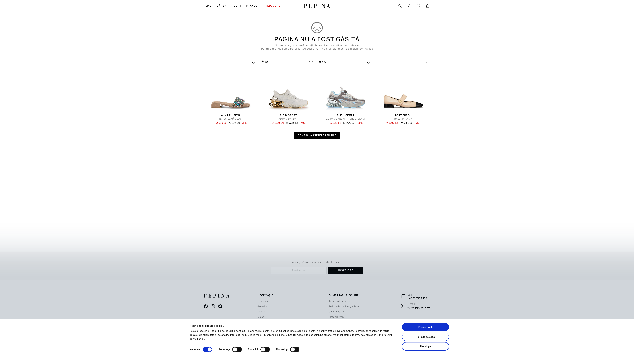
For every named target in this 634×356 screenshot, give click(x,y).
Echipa (260, 317)
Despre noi (262, 301)
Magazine (262, 306)
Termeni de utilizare (340, 301)
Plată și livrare (337, 317)
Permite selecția (425, 336)
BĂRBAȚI (223, 6)
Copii (237, 6)
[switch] (237, 349)
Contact (261, 311)
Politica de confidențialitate (344, 306)
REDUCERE (272, 6)
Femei (208, 6)
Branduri (253, 6)
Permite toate (425, 327)
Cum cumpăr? (336, 311)
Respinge (425, 346)
